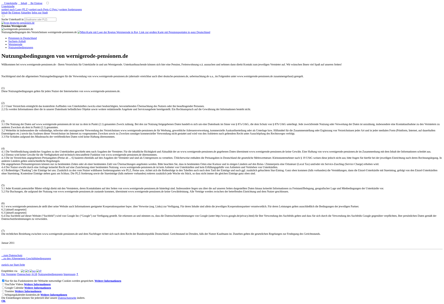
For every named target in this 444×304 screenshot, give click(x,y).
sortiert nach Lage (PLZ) (14, 9)
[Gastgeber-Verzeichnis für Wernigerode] (18, 22)
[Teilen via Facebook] (22, 270)
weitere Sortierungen (70, 9)
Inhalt (22, 3)
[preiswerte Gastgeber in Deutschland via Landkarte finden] (144, 32)
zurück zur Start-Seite (13, 264)
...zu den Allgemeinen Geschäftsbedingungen (26, 258)
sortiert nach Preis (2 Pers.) (43, 9)
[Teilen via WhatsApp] (32, 270)
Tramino (9, 291)
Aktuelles (26, 12)
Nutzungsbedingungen (50, 274)
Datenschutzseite (67, 297)
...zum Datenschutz (11, 255)
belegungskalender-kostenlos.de (22, 294)
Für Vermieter (8, 274)
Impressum (69, 274)
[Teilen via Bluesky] (27, 270)
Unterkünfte (9, 3)
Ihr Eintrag (35, 3)
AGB (34, 274)
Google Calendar (14, 287)
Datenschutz (24, 274)
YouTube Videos (14, 284)
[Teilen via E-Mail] (39, 270)
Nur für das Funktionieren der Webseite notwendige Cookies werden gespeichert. (49, 280)
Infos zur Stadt (40, 12)
